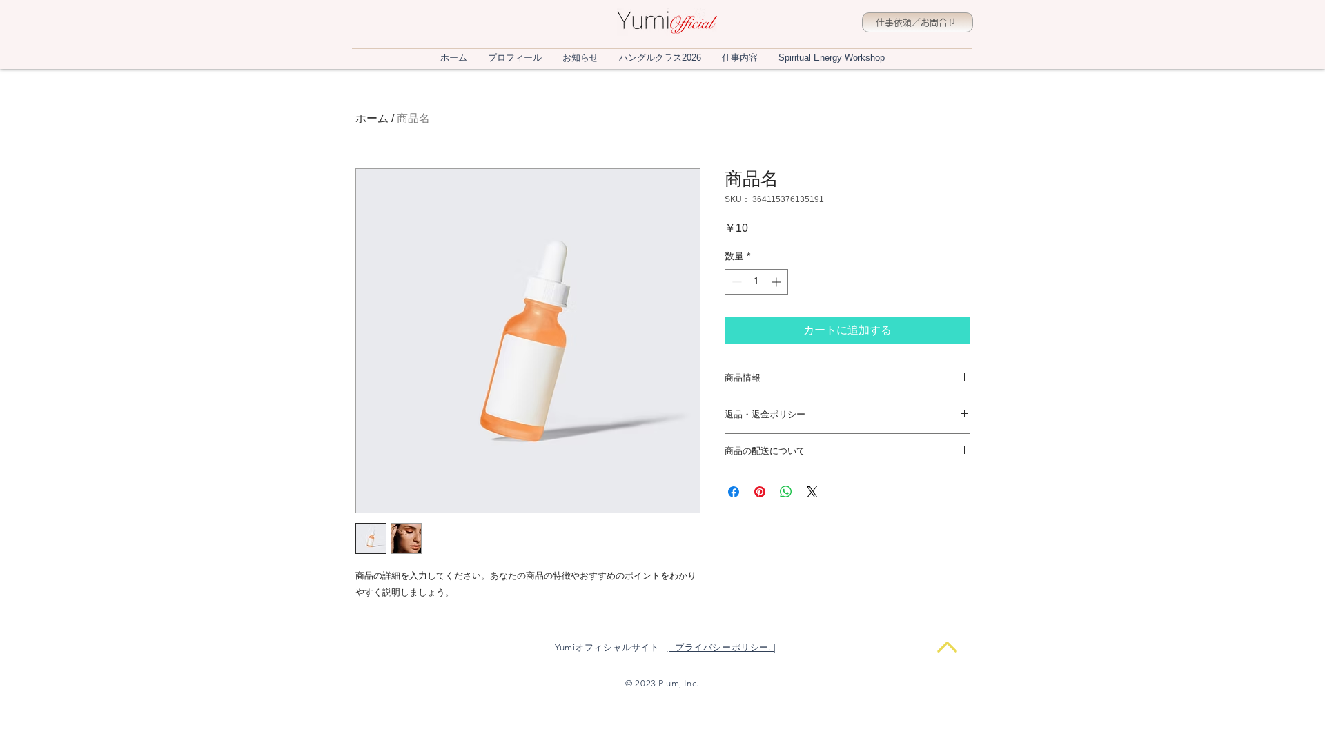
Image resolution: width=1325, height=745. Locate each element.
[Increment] (777, 282)
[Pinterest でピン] (760, 492)
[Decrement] (735, 282)
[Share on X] (812, 492)
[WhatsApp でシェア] (786, 492)
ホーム (372, 118)
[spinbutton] (756, 282)
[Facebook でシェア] (733, 492)
